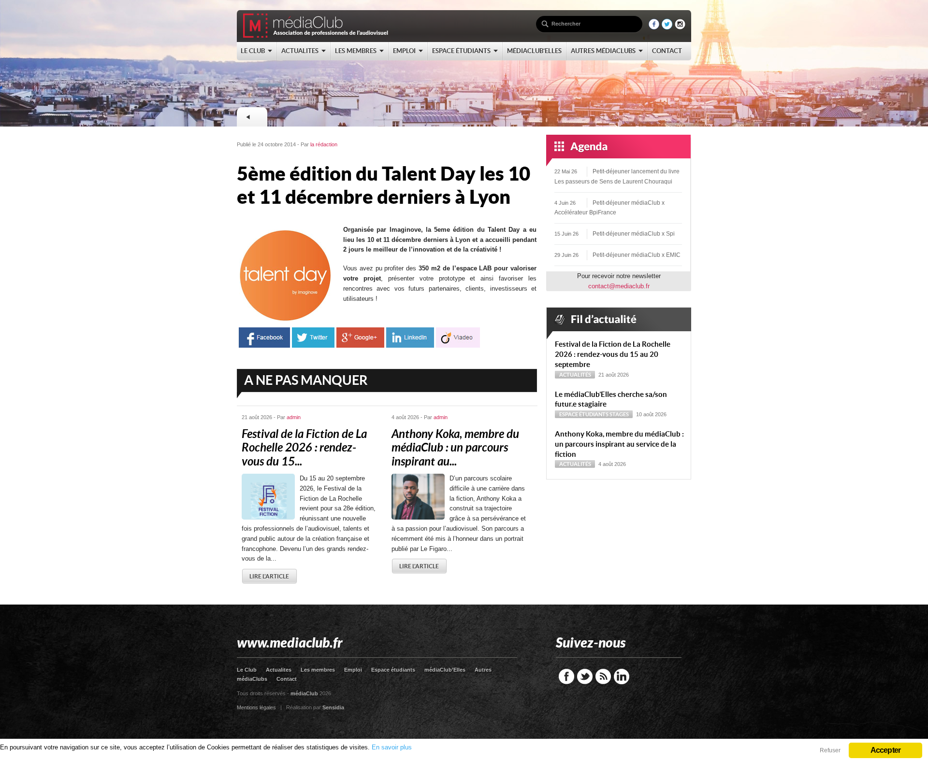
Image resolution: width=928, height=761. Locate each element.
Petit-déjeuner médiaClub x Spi (634, 233)
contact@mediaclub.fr (619, 286)
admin (294, 417)
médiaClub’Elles (444, 670)
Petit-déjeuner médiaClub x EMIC (637, 255)
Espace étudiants (584, 414)
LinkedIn (621, 676)
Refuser (830, 750)
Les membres (318, 670)
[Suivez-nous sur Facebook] (654, 27)
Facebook (566, 676)
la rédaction (323, 144)
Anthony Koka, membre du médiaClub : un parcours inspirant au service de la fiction (619, 444)
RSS (603, 676)
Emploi (353, 670)
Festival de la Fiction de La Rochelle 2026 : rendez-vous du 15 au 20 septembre (612, 354)
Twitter (585, 676)
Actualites (278, 670)
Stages (619, 414)
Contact (286, 679)
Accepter (885, 750)
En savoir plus (392, 747)
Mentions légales (256, 707)
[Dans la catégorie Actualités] (252, 117)
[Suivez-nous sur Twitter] (667, 27)
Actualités (575, 375)
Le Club (247, 670)
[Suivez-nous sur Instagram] (680, 27)
